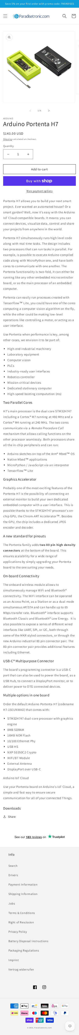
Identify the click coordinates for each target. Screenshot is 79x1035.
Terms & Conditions (21, 913)
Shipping (7, 139)
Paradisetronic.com (43, 1027)
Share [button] (12, 817)
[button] (5, 16)
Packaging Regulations (23, 950)
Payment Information (22, 884)
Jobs (11, 903)
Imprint (13, 960)
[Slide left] (30, 110)
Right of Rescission (21, 922)
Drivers (13, 875)
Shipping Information (23, 894)
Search (13, 866)
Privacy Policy (17, 932)
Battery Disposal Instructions (28, 941)
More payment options (39, 190)
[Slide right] (49, 110)
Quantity (8, 146)
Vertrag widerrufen (21, 969)
